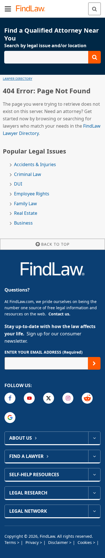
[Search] (94, 9)
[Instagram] (67, 398)
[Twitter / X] (48, 398)
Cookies (85, 542)
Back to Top (55, 244)
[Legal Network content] (94, 511)
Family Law (25, 204)
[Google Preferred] (9, 417)
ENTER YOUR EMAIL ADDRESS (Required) (43, 352)
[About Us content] (94, 438)
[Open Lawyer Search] (52, 57)
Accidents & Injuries (35, 165)
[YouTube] (29, 398)
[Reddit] (87, 398)
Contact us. (59, 314)
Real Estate (25, 213)
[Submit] (94, 363)
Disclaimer (58, 542)
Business (23, 223)
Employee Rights (31, 194)
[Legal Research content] (94, 493)
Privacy (32, 542)
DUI (18, 184)
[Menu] (7, 8)
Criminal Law (27, 174)
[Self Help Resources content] (94, 474)
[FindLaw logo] (32, 9)
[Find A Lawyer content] (94, 456)
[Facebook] (9, 398)
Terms (10, 542)
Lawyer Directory (17, 78)
